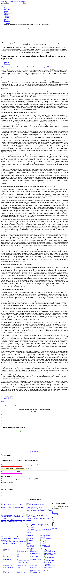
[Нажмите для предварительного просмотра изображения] (26, 67)
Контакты (55, 513)
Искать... (3, 3)
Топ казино (55, 514)
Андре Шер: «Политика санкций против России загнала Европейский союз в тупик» (39, 530)
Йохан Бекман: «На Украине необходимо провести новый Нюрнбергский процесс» (39, 509)
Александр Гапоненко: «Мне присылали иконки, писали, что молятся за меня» (13, 542)
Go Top (54, 528)
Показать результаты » (7, 481)
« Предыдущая (8, 396)
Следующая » (8, 398)
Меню (2, 5)
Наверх (3, 401)
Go (25, 3)
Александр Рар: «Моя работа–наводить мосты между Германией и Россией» (13, 520)
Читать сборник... (34, 451)
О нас (54, 511)
